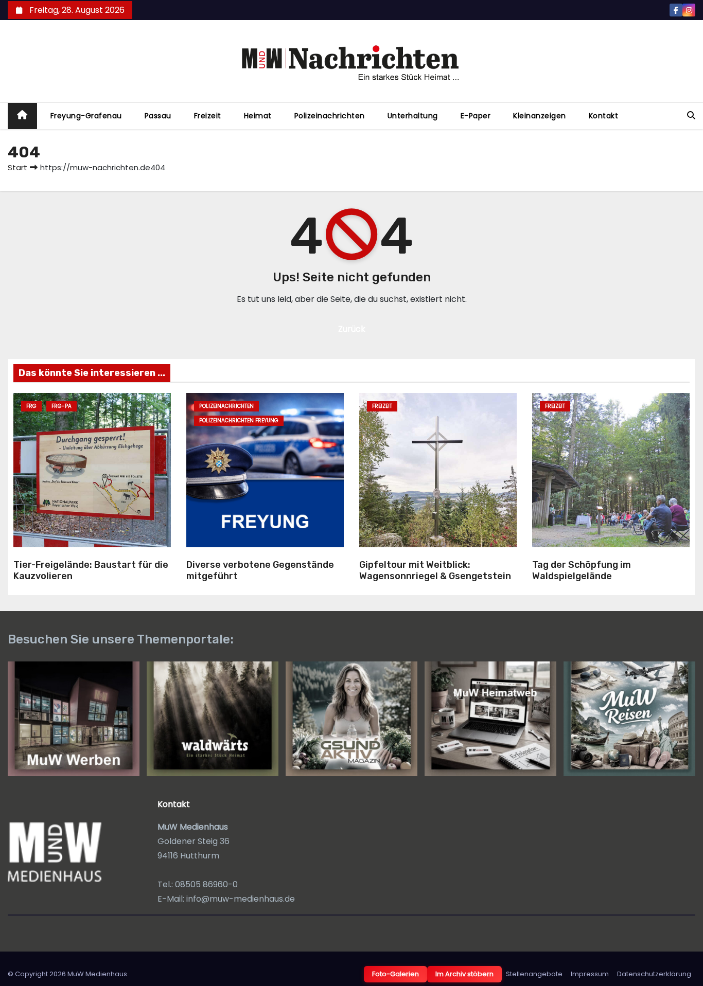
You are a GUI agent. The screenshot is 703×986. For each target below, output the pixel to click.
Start (17, 167)
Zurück (351, 329)
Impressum (590, 974)
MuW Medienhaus (97, 974)
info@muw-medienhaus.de (240, 899)
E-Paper (476, 116)
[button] (691, 115)
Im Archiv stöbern (464, 974)
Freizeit (207, 116)
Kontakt (604, 116)
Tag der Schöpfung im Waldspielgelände (581, 570)
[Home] (22, 116)
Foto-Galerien (395, 974)
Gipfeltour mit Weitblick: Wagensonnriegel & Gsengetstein (435, 570)
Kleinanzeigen (539, 116)
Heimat (258, 116)
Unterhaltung (413, 116)
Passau (158, 116)
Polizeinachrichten (329, 116)
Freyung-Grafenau (86, 116)
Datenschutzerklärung (654, 974)
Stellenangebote (534, 974)
